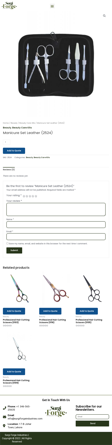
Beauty (14, 123)
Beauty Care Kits (27, 123)
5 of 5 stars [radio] (36, 196)
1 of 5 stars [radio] (24, 196)
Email (9, 231)
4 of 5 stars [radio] (33, 196)
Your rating (14, 195)
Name (10, 219)
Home (6, 123)
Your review (14, 201)
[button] (52, 6)
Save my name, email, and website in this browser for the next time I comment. (48, 243)
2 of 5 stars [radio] (27, 196)
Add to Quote (14, 150)
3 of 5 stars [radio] (30, 196)
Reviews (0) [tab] (9, 169)
